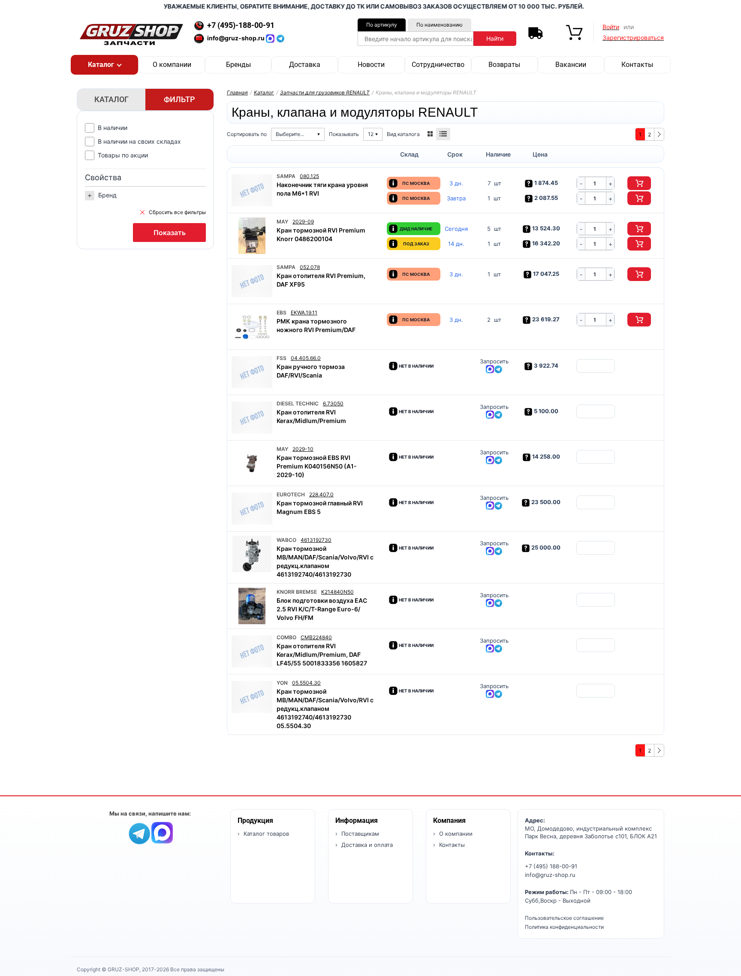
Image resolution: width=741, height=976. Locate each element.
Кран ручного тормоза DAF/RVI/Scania (311, 371)
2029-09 (303, 221)
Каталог (264, 92)
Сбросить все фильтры (177, 212)
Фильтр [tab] (179, 99)
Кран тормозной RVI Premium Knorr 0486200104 (321, 234)
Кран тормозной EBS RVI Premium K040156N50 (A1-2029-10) (317, 466)
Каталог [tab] (111, 99)
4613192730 (316, 540)
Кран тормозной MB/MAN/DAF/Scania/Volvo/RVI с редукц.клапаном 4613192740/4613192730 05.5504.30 (325, 708)
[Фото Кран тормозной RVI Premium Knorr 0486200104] (252, 236)
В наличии (112, 127)
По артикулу (381, 24)
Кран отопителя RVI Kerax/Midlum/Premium (311, 416)
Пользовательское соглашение (564, 918)
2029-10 (302, 449)
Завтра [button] (456, 198)
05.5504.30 (306, 683)
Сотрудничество (438, 64)
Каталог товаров (265, 833)
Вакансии (570, 64)
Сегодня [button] (456, 229)
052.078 (310, 267)
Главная (237, 92)
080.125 (309, 176)
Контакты (637, 64)
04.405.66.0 (306, 358)
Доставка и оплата (366, 844)
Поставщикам (359, 833)
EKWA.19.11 (304, 312)
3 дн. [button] (456, 183)
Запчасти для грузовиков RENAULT (325, 92)
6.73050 (333, 403)
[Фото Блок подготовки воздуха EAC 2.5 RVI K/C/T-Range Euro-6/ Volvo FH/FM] (252, 606)
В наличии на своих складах (139, 141)
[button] (104, 65)
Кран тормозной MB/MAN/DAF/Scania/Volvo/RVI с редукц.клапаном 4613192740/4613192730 (325, 561)
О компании (172, 64)
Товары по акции (123, 155)
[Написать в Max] (162, 832)
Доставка (304, 64)
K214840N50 (337, 592)
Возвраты (504, 64)
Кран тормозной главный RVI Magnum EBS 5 (320, 507)
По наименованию (439, 24)
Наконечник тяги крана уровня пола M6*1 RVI (322, 189)
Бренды (238, 64)
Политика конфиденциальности (564, 927)
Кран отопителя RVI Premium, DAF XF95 (321, 280)
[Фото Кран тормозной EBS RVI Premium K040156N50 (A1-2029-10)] (252, 463)
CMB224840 (316, 637)
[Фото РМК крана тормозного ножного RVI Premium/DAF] (252, 326)
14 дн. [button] (456, 244)
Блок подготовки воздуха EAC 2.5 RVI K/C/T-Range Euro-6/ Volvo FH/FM (322, 609)
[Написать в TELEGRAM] (280, 38)
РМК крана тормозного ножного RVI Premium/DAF (316, 325)
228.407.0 (321, 494)
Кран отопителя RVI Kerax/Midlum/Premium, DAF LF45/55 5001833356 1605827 (322, 654)
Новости (371, 64)
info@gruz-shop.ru (550, 874)
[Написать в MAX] (271, 38)
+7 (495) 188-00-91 (551, 866)
